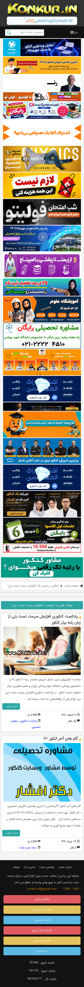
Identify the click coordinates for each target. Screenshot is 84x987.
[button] (76, 32)
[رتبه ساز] (42, 83)
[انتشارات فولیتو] (42, 212)
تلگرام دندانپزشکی (42, 910)
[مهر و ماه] (42, 47)
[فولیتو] (42, 96)
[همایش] (42, 504)
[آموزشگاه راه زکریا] (42, 406)
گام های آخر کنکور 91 (61, 739)
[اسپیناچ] (42, 265)
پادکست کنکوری (28, 721)
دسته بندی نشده (28, 848)
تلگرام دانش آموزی (42, 930)
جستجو (8, 32)
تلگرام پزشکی (42, 899)
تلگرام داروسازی (42, 920)
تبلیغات (16, 867)
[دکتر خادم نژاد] (42, 530)
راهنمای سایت (46, 867)
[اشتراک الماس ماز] (42, 389)
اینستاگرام (42, 951)
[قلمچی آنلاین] (42, 548)
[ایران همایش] (42, 336)
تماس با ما (29, 867)
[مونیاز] (42, 451)
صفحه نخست (71, 586)
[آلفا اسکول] (42, 132)
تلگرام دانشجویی (42, 941)
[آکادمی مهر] (42, 362)
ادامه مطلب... (11, 706)
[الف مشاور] (42, 424)
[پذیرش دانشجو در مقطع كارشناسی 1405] (42, 238)
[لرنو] (42, 185)
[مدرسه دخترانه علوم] (42, 309)
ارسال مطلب (65, 867)
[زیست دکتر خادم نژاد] (42, 110)
